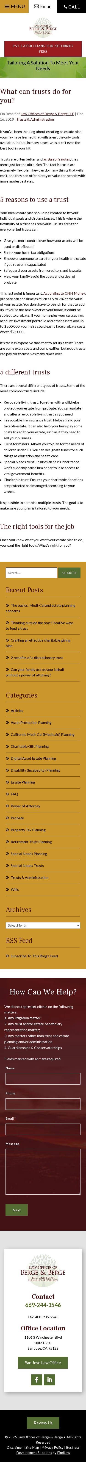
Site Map (32, 1447)
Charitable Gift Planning (30, 746)
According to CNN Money (64, 293)
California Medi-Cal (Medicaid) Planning (43, 734)
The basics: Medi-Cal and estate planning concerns (40, 608)
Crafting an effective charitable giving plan (38, 643)
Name (10, 1068)
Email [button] (46, 6)
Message (12, 1144)
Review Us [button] (43, 1422)
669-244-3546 (43, 1304)
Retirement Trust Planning (31, 841)
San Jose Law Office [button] (43, 1362)
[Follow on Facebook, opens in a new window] (36, 1379)
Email (11, 1118)
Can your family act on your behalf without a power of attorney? (35, 672)
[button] (14, 5)
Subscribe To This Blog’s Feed (34, 956)
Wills (15, 889)
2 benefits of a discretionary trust (37, 657)
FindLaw (63, 1453)
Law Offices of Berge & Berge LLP (47, 113)
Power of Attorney (25, 806)
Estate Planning (23, 782)
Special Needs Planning (29, 853)
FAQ (14, 794)
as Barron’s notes (56, 159)
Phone (10, 1093)
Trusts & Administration (35, 119)
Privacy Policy (53, 1447)
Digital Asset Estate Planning (33, 758)
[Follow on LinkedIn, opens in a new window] (49, 1379)
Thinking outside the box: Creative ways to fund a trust (40, 625)
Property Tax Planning (28, 830)
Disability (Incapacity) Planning (35, 770)
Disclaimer (15, 1447)
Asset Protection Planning (31, 722)
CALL (74, 6)
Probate (17, 818)
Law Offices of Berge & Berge (40, 1437)
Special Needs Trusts (27, 865)
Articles (17, 710)
